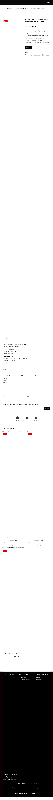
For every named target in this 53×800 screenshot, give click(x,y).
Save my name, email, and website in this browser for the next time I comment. (21, 404)
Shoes (32, 55)
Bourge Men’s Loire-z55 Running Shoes (14, 537)
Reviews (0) (30, 334)
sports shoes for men (44, 55)
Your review (6, 382)
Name (4, 396)
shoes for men (37, 55)
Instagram (38, 679)
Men (30, 52)
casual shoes (39, 54)
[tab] (23, 334)
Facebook (38, 677)
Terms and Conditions (25, 679)
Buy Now (28, 47)
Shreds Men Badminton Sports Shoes (39, 537)
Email (29, 396)
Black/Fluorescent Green (32, 54)
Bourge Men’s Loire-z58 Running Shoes (14, 653)
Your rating (6, 378)
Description (23, 334)
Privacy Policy (23, 677)
